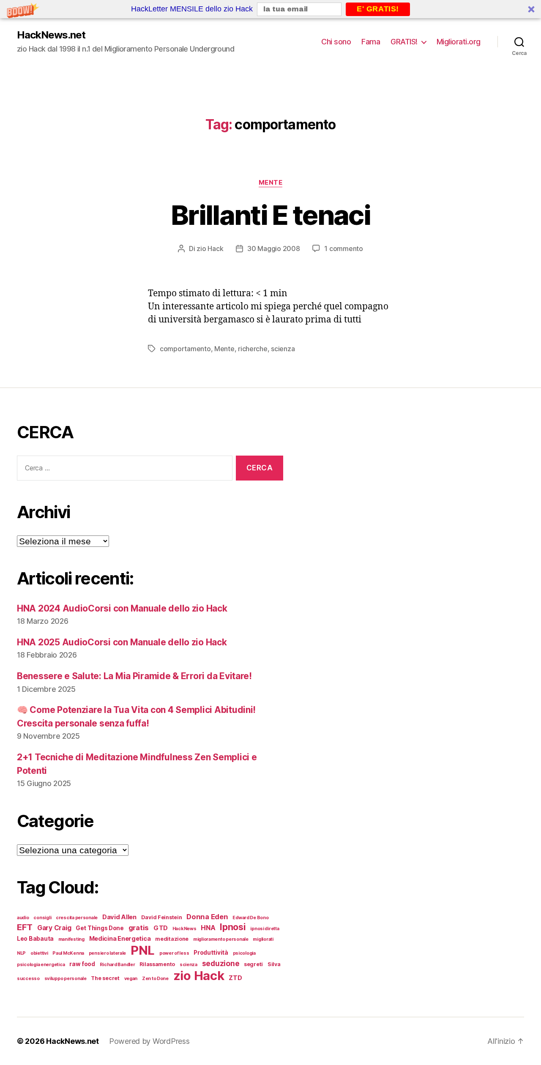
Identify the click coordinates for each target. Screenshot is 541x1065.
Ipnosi (233, 926)
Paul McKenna (68, 953)
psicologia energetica (41, 964)
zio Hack (210, 248)
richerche (253, 348)
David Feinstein (161, 917)
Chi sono (336, 41)
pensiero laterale (107, 953)
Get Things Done (100, 928)
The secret (105, 978)
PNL (143, 950)
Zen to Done (155, 978)
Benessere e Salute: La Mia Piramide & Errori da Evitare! (134, 676)
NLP (21, 953)
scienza (283, 348)
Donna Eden (207, 916)
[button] (270, 9)
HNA (208, 928)
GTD (160, 928)
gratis (138, 927)
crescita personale (77, 917)
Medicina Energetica (120, 938)
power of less (174, 953)
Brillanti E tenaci (270, 215)
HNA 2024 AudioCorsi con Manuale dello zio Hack (122, 608)
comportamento (185, 348)
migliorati (263, 939)
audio (23, 917)
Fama (370, 41)
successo (28, 978)
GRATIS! (404, 41)
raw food (82, 964)
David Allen (119, 917)
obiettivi (39, 953)
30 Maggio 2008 (273, 248)
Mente (271, 182)
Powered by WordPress (149, 1041)
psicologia (244, 953)
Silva (274, 964)
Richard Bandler (117, 964)
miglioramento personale (221, 939)
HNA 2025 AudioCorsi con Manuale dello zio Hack (122, 642)
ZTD (235, 978)
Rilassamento (157, 964)
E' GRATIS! (378, 9)
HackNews (184, 928)
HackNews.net (51, 35)
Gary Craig (54, 928)
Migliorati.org (459, 41)
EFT (25, 927)
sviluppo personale (65, 978)
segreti (253, 964)
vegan (131, 978)
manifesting (71, 939)
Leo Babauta (35, 938)
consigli (42, 917)
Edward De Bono (250, 917)
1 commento (343, 248)
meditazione (172, 939)
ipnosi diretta (264, 928)
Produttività (211, 952)
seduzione (221, 963)
